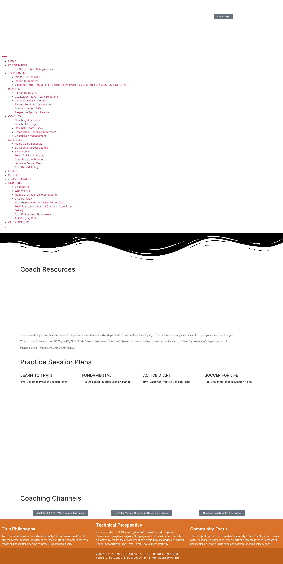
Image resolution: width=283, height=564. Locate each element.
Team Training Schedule (29, 155)
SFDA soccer (23, 151)
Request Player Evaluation (31, 100)
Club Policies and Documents (33, 214)
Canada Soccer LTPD (28, 108)
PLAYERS (14, 88)
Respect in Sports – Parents (32, 112)
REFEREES (14, 175)
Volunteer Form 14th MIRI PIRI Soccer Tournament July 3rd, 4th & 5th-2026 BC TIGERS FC (70, 84)
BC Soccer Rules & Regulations (34, 69)
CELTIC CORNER (18, 222)
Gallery (19, 210)
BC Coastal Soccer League (31, 147)
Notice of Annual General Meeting (36, 194)
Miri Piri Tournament (27, 77)
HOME (12, 61)
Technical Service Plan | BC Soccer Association (44, 206)
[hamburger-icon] (4, 57)
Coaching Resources (27, 120)
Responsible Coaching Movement (35, 132)
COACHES (14, 116)
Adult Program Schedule (30, 159)
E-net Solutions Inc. (164, 557)
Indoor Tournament (26, 81)
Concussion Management (30, 135)
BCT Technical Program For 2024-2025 (39, 202)
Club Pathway (23, 198)
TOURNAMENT (17, 73)
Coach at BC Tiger (26, 124)
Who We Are (22, 190)
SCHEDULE (15, 139)
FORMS (12, 171)
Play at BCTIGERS (26, 92)
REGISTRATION (17, 65)
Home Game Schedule (28, 143)
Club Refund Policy (26, 167)
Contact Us (22, 186)
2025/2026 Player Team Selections (36, 96)
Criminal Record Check (29, 128)
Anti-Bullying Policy (27, 218)
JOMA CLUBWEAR (19, 179)
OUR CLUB (15, 183)
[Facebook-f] (188, 6)
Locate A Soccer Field (28, 163)
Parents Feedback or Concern (33, 104)
